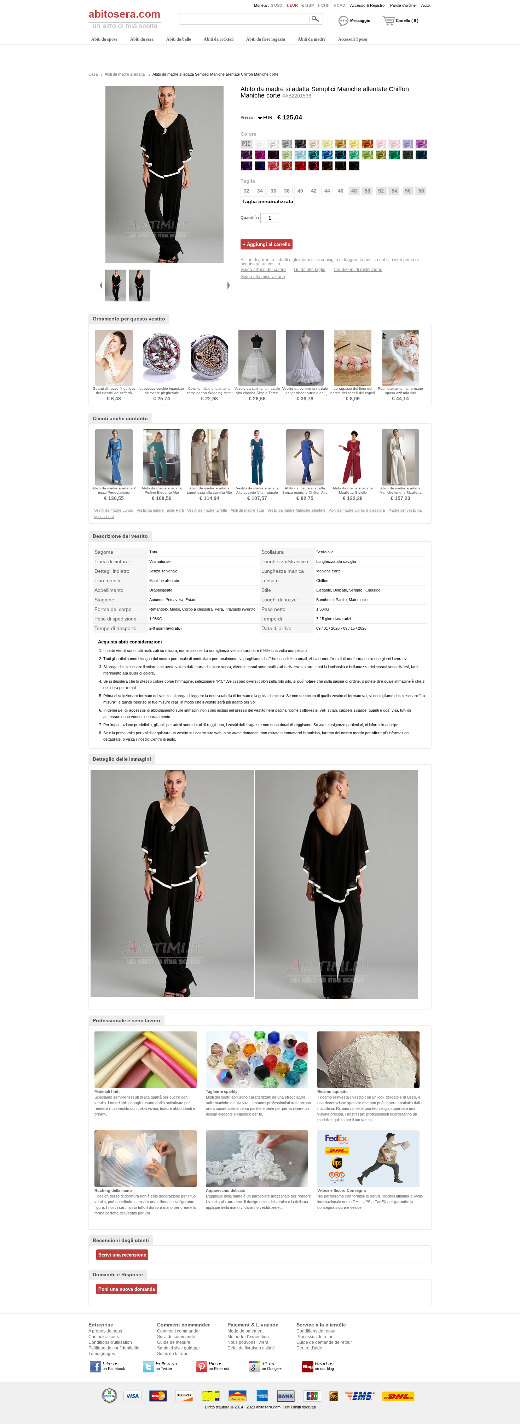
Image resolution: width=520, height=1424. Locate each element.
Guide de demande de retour (324, 1342)
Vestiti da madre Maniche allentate (296, 510)
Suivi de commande (176, 1336)
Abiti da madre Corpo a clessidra (357, 510)
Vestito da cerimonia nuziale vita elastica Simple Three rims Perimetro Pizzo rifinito (257, 393)
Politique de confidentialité (113, 1348)
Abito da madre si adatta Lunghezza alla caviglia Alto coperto (209, 492)
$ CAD (339, 5)
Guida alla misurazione (263, 276)
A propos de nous (105, 1331)
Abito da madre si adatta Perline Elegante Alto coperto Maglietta (161, 492)
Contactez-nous (103, 1336)
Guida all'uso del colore (263, 269)
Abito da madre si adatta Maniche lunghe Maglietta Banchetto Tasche (401, 492)
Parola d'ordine (403, 5)
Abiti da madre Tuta (247, 510)
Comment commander (178, 1331)
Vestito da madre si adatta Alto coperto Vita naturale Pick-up (257, 492)
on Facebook (114, 1366)
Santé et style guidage (178, 1348)
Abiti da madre (311, 39)
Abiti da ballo (178, 39)
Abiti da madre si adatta (125, 74)
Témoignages (101, 1353)
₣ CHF (323, 5)
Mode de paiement (245, 1331)
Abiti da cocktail (218, 39)
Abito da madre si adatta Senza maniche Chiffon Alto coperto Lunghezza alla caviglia (305, 494)
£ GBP (308, 5)
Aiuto (425, 5)
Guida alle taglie (309, 269)
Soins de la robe (173, 1353)
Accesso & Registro (367, 5)
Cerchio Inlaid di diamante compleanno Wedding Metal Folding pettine (209, 393)
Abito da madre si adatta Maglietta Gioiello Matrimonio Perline (353, 492)
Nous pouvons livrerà (247, 1342)
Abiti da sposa (104, 39)
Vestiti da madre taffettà (207, 510)
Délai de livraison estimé (251, 1348)
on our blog (324, 1366)
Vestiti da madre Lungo (113, 510)
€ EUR (292, 5)
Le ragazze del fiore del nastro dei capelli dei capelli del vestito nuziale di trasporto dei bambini (352, 395)
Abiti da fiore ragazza (265, 39)
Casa (93, 74)
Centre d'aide (309, 1348)
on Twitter (166, 1366)
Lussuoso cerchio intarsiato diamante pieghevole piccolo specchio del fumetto (161, 395)
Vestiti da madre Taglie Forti (160, 510)
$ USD (276, 5)
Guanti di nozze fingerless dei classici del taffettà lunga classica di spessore (114, 393)
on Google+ (272, 1366)
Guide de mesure (173, 1342)
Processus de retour (315, 1336)
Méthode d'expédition (248, 1336)
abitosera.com (268, 1407)
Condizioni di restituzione (358, 269)
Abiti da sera (142, 39)
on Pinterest (219, 1366)
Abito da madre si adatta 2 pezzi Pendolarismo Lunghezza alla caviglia (114, 492)
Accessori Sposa (352, 39)
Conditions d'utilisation (110, 1342)
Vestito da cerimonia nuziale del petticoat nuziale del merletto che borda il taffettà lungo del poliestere (305, 395)
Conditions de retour (316, 1331)
